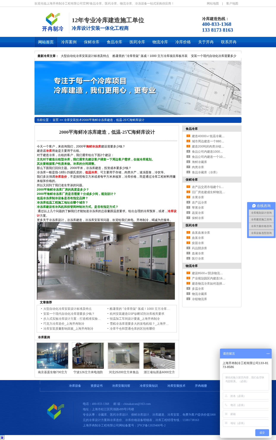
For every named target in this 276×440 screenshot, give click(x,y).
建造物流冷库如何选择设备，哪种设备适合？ (222, 283)
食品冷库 (192, 128)
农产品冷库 (199, 202)
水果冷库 (198, 197)
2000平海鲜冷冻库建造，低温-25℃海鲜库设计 (113, 120)
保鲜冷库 (192, 179)
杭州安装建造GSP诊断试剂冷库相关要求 (137, 313)
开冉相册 (201, 385)
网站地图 (213, 3)
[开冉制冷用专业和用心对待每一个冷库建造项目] (138, 114)
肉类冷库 (198, 167)
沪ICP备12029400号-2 (151, 425)
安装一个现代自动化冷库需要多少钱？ (69, 313)
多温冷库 (198, 288)
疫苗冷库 (198, 243)
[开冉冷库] (52, 31)
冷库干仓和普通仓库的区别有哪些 (132, 328)
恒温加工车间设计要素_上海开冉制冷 (135, 318)
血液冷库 (198, 253)
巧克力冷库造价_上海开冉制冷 (63, 323)
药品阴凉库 (199, 248)
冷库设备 (75, 385)
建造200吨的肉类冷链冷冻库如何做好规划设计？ (224, 146)
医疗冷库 (198, 258)
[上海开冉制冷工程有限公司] (54, 421)
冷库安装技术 (73, 120)
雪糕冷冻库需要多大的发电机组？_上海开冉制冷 (142, 323)
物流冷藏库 (199, 294)
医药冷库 (192, 225)
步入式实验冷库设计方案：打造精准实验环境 (73, 318)
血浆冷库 (198, 238)
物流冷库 (192, 266)
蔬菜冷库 (198, 213)
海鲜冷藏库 (199, 162)
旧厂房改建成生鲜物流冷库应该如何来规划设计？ (225, 192)
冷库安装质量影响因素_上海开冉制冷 (68, 328)
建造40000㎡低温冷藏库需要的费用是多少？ (222, 136)
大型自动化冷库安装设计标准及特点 (85, 56)
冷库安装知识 (149, 385)
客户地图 (232, 3)
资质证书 (97, 385)
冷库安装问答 (121, 385)
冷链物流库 (199, 299)
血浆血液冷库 (201, 232)
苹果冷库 (198, 207)
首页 (56, 120)
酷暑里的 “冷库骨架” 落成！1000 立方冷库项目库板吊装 (150, 56)
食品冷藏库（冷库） (205, 172)
